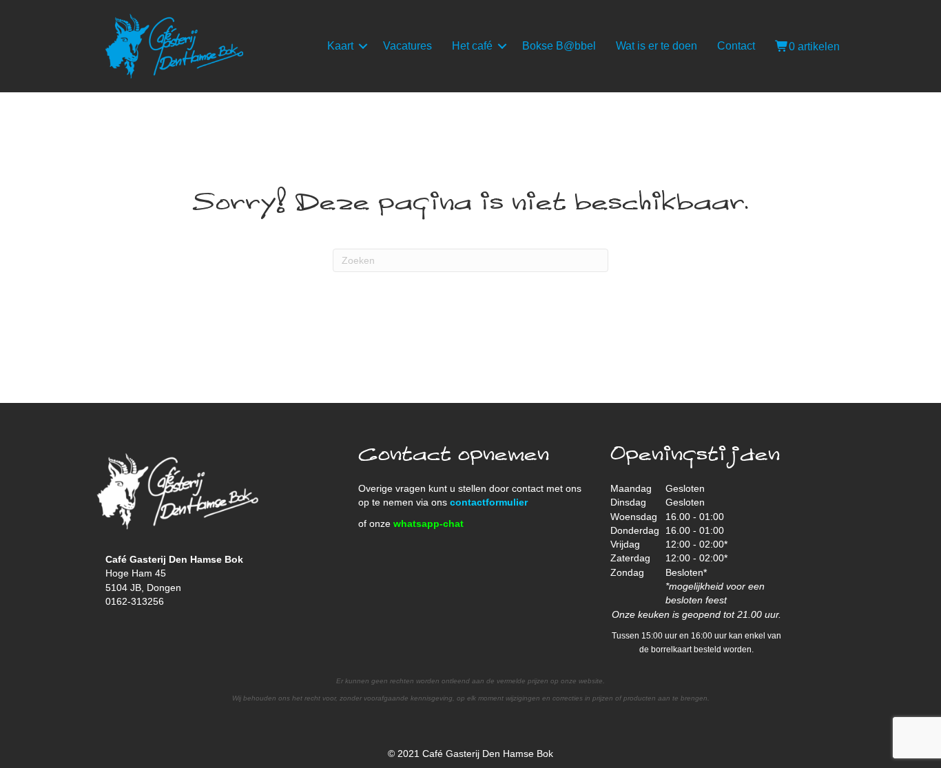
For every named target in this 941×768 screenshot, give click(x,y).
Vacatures (407, 46)
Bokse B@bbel (559, 46)
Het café (472, 46)
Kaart (340, 46)
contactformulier (489, 502)
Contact (736, 46)
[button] (363, 46)
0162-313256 (134, 601)
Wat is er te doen (656, 46)
